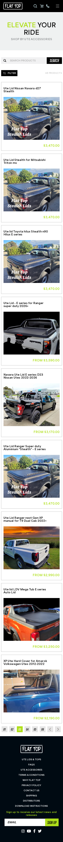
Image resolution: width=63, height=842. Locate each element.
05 (35, 729)
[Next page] (58, 729)
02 (12, 729)
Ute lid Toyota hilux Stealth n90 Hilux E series (26, 233)
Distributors (31, 800)
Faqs (31, 764)
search (54, 60)
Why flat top (31, 780)
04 (27, 729)
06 (42, 729)
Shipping (31, 795)
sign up (51, 822)
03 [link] (19, 729)
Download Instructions (31, 806)
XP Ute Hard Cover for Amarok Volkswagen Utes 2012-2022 (25, 662)
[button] (57, 6)
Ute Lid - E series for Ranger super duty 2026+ (24, 304)
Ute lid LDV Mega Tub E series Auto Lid (25, 591)
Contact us (31, 790)
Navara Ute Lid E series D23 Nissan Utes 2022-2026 (23, 376)
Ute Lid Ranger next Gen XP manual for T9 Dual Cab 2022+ (25, 519)
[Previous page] (50, 729)
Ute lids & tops (31, 759)
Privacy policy (31, 785)
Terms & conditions (31, 775)
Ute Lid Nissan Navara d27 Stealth (22, 90)
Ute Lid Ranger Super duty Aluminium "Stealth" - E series (25, 447)
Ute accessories (31, 769)
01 (4, 729)
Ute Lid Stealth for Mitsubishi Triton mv (25, 161)
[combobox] (31, 60)
